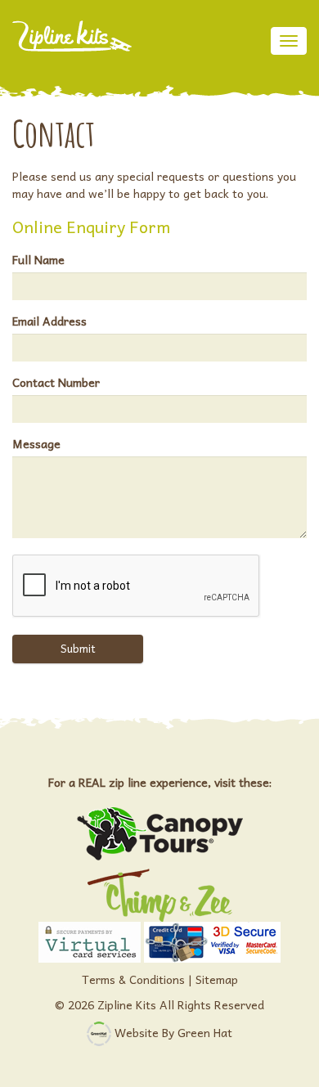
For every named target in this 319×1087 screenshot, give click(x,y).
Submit (78, 648)
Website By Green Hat (173, 1031)
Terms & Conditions (133, 979)
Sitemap (216, 979)
